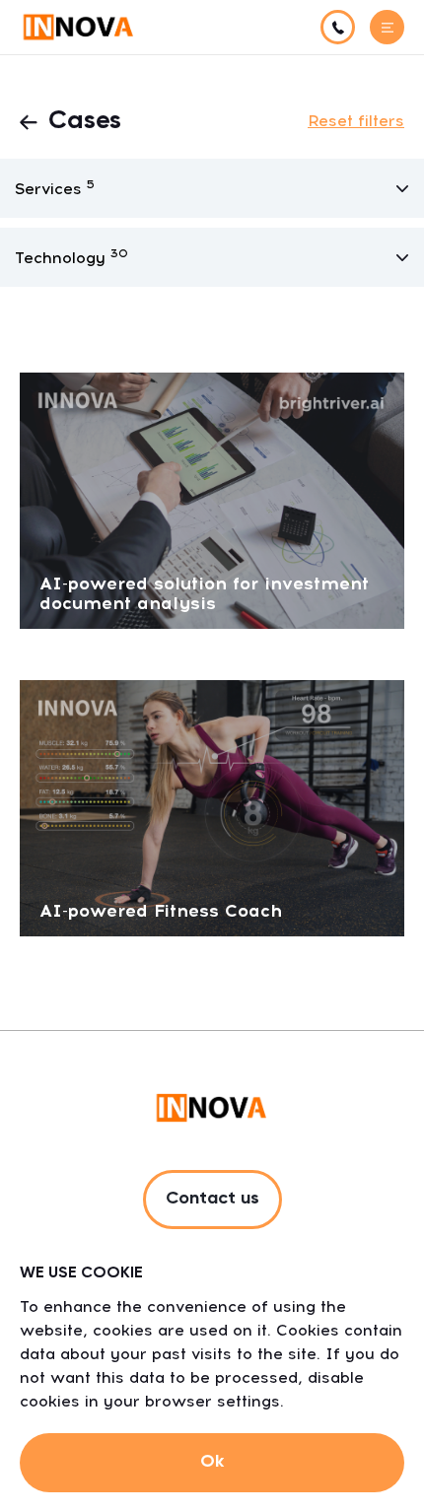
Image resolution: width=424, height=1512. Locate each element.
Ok (212, 1462)
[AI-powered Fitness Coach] (212, 806)
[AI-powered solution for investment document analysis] (212, 499)
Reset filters (356, 120)
